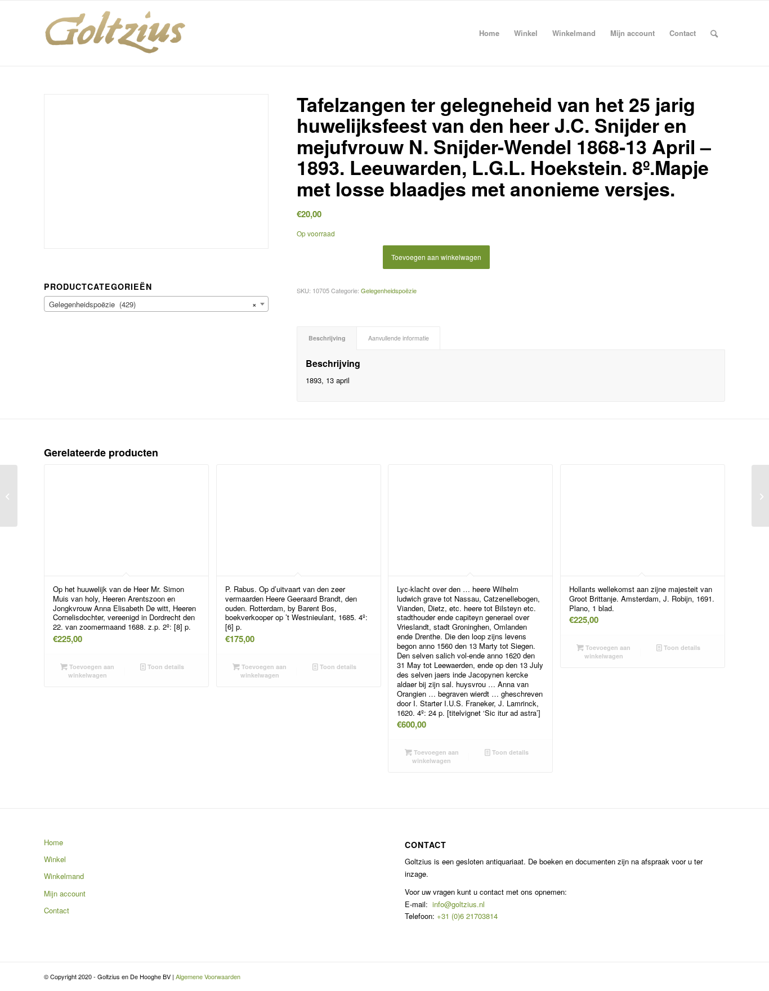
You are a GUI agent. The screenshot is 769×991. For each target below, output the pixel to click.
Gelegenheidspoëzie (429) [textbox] (153, 304)
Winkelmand (64, 876)
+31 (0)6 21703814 (466, 916)
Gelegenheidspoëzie (389, 290)
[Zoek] (714, 33)
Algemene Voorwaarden (208, 976)
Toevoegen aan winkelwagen (436, 257)
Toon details (165, 666)
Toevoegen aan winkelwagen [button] (91, 670)
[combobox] (156, 304)
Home (53, 842)
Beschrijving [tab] (327, 338)
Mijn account (65, 893)
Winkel (55, 859)
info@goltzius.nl (458, 904)
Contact (56, 910)
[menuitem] (489, 33)
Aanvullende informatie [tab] (398, 338)
